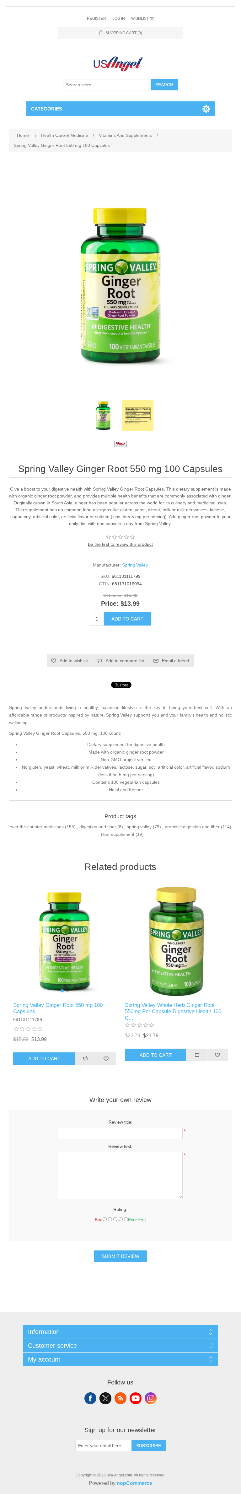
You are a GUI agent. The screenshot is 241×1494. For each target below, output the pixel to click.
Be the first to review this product (120, 544)
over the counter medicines (37, 826)
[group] (64, 941)
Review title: (120, 1122)
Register (96, 18)
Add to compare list (125, 660)
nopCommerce (134, 1483)
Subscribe (148, 1445)
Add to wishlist (74, 660)
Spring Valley (135, 564)
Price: (110, 603)
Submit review (120, 1256)
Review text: (120, 1146)
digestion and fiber (97, 826)
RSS (120, 1398)
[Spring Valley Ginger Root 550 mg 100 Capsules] (103, 415)
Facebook (90, 1398)
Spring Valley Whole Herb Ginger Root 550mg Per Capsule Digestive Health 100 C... (173, 1011)
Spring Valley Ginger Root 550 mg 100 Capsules (58, 1008)
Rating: (120, 1209)
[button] (62, 990)
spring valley (139, 826)
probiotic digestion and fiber (192, 826)
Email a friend (175, 660)
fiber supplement (117, 834)
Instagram (151, 1398)
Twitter (105, 1398)
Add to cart (127, 618)
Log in (118, 18)
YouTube (136, 1398)
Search (164, 84)
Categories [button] (46, 108)
